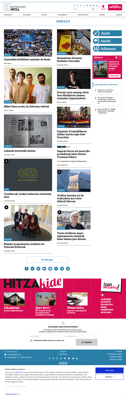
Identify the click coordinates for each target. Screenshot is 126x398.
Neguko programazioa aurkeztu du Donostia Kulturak (24, 245)
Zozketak (106, 302)
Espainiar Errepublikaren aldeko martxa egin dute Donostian (72, 134)
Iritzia (44, 15)
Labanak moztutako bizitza (19, 150)
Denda (104, 307)
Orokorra (61, 53)
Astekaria (27, 15)
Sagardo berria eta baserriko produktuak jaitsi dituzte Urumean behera (73, 154)
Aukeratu (108, 377)
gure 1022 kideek (17, 372)
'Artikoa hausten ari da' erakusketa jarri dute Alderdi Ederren (70, 198)
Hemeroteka (107, 310)
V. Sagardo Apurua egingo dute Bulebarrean (73, 161)
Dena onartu (109, 370)
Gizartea (8, 146)
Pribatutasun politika (114, 354)
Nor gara (106, 312)
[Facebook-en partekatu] (27, 269)
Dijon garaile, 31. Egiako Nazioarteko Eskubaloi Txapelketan (107, 111)
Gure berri (106, 299)
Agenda (102, 15)
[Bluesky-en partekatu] (44, 269)
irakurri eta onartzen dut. (48, 340)
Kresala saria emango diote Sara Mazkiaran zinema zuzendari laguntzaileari (73, 95)
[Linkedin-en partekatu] (62, 269)
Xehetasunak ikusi (11, 394)
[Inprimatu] (68, 269)
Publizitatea (63, 354)
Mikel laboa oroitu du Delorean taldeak (26, 106)
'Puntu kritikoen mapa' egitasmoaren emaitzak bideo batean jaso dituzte (71, 236)
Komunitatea (83, 15)
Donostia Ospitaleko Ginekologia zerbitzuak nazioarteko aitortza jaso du (107, 100)
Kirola (7, 55)
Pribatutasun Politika (40, 340)
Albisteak (8, 15)
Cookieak (119, 351)
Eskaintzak (107, 304)
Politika (61, 126)
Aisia (6, 189)
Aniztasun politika (116, 359)
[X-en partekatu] (32, 269)
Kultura (8, 102)
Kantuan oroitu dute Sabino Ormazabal (105, 91)
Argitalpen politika (115, 357)
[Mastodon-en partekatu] (38, 269)
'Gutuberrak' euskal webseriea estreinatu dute (27, 195)
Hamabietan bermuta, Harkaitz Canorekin (69, 59)
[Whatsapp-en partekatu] (56, 269)
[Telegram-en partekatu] (50, 269)
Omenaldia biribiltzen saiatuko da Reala (27, 59)
